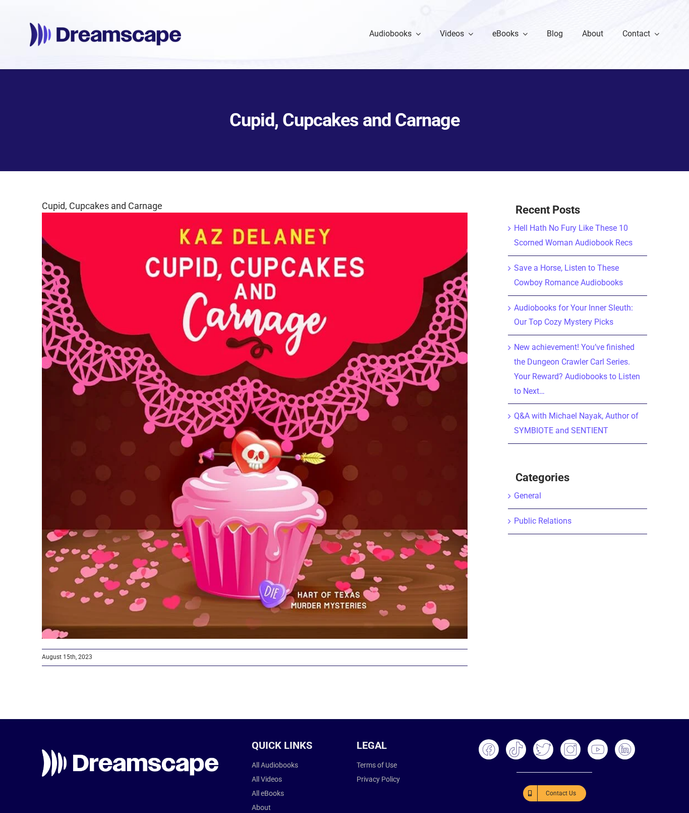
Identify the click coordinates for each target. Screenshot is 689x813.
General (527, 495)
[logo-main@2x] (105, 26)
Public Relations (542, 521)
